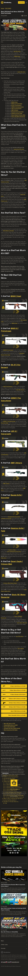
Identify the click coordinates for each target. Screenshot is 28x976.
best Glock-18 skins (22, 622)
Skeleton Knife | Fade (16, 113)
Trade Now (21, 2)
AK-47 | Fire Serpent (16, 105)
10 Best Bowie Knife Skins (17, 694)
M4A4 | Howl (14, 102)
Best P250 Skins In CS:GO (18, 711)
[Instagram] (24, 16)
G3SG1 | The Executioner (17, 107)
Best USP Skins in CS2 (9, 723)
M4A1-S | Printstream (16, 103)
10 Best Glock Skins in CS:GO (17, 703)
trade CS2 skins (21, 72)
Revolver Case (4, 423)
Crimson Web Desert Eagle (10, 583)
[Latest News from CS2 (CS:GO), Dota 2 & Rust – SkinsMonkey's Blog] (6, 2)
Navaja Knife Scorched (14, 516)
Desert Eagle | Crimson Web (18, 115)
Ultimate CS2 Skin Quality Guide (12, 728)
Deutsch (17, 962)
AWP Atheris (6, 483)
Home (2, 8)
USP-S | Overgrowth (16, 108)
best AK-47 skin (20, 389)
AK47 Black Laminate (8, 230)
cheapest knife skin (6, 518)
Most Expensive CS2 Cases (10, 730)
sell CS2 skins (17, 51)
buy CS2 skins (19, 636)
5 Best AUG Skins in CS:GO (17, 686)
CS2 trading (21, 648)
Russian (13, 962)
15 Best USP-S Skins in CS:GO (17, 698)
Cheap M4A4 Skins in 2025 (11, 725)
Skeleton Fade (12, 550)
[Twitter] (26, 16)
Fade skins (3, 558)
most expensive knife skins (14, 551)
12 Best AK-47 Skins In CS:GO (17, 707)
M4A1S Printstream (8, 350)
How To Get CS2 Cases (9, 726)
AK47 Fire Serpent (8, 386)
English (4, 962)
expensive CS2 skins (19, 149)
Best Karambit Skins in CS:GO (16, 715)
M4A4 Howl (17, 56)
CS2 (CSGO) (8, 8)
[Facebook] (22, 16)
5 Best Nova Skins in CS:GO (18, 690)
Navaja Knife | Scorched (17, 111)
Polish (8, 962)
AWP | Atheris (14, 110)
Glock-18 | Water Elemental (18, 116)
